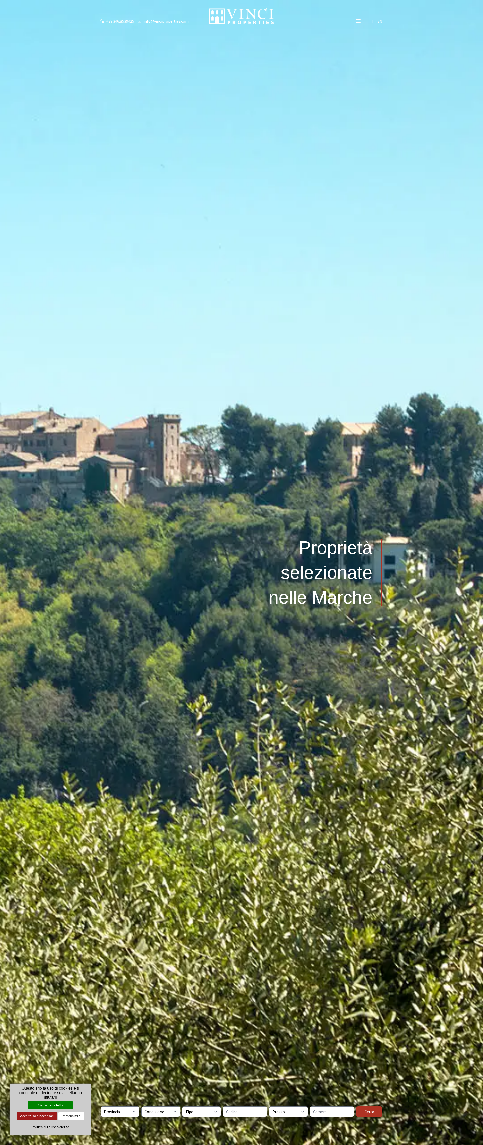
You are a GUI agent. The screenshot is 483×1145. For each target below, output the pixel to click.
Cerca (369, 1111)
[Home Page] (241, 16)
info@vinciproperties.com (166, 21)
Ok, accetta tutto (50, 1105)
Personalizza (71, 1116)
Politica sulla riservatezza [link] (50, 1127)
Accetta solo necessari (37, 1116)
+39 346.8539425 (120, 21)
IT (373, 21)
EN (379, 21)
